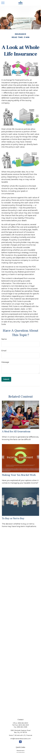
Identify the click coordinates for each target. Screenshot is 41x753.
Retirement (20, 750)
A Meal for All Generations (16, 431)
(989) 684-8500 (23, 723)
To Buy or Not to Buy (13, 518)
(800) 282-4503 (23, 725)
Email (3, 351)
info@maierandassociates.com (20, 738)
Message (5, 362)
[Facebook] (20, 741)
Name (4, 339)
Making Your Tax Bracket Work (19, 475)
